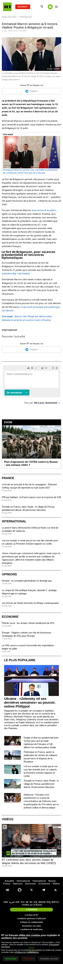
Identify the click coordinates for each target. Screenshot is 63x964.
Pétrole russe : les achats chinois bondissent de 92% (28, 623)
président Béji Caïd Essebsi (16, 273)
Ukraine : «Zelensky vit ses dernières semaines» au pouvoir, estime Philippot (30, 702)
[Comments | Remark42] (31, 386)
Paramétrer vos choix (31, 926)
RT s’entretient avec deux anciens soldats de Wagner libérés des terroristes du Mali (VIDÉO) (29, 861)
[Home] (7, 6)
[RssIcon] (55, 889)
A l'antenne (44, 883)
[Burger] (56, 6)
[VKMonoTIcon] (7, 889)
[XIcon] (31, 889)
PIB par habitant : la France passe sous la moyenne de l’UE (31, 497)
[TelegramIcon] (43, 889)
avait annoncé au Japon (43, 210)
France (8, 478)
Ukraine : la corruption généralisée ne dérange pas (27, 580)
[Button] (50, 6)
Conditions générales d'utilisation (31, 918)
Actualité (9, 881)
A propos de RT (31, 915)
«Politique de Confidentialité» (26, 952)
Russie (52, 881)
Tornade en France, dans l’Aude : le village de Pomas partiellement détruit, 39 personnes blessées (41, 783)
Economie (10, 616)
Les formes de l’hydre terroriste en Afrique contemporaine (30, 603)
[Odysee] (19, 889)
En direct (23, 7)
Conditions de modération (31, 929)
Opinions (9, 574)
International (9, 330)
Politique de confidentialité (31, 922)
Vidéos (7, 819)
